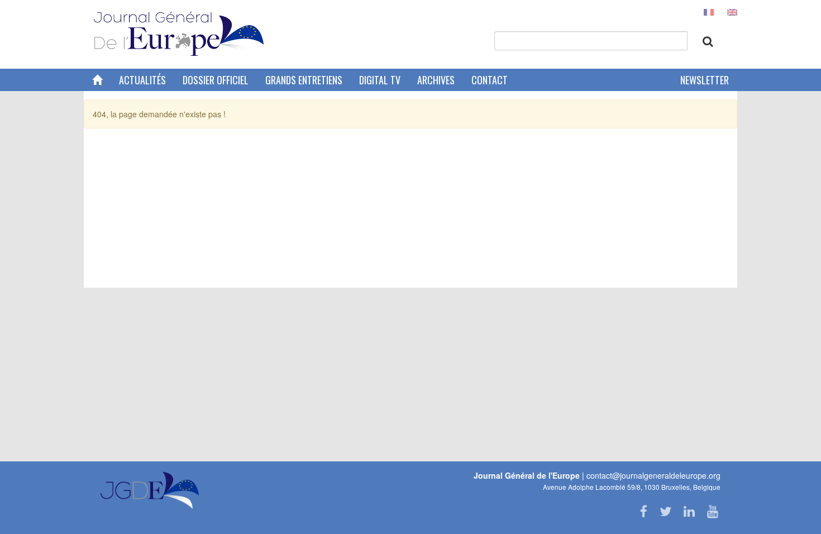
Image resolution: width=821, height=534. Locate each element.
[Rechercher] (708, 41)
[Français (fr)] (709, 11)
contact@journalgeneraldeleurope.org (653, 475)
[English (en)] (732, 11)
